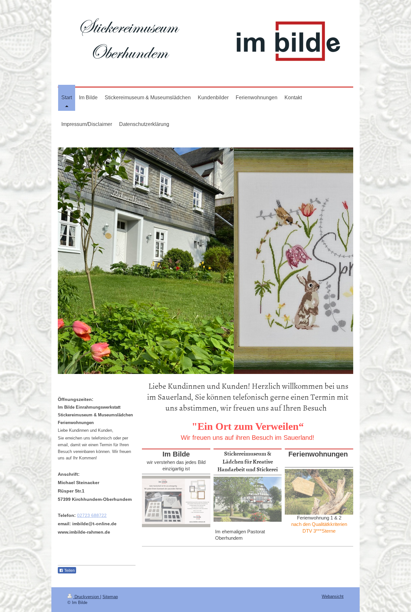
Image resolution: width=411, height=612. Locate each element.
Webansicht (333, 596)
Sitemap (110, 596)
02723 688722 (92, 515)
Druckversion (86, 596)
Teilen (69, 570)
